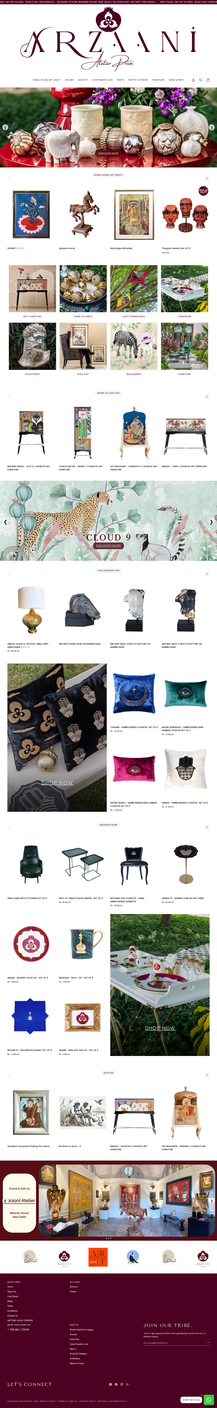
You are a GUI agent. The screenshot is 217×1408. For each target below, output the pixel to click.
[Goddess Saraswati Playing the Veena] (31, 1113)
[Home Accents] (83, 288)
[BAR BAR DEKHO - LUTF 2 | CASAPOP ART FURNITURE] (31, 433)
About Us (11, 1291)
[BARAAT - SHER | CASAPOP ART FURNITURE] (186, 433)
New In (73, 1348)
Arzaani (73, 1334)
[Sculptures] (32, 346)
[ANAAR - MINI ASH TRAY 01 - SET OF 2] (83, 1016)
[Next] (207, 178)
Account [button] (75, 1282)
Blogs (10, 1301)
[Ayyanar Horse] (83, 214)
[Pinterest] (116, 1384)
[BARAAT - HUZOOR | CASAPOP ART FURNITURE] (134, 1113)
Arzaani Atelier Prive (21, 1401)
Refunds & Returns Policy (112, 1401)
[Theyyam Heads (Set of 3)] (186, 214)
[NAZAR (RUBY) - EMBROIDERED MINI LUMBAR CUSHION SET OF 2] (134, 769)
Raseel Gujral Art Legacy (81, 1329)
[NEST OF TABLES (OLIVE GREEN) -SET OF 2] (83, 865)
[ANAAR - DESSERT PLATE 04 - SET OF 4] (31, 944)
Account (74, 1286)
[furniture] (184, 346)
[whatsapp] (127, 1384)
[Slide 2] (108, 1238)
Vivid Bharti (12, 1296)
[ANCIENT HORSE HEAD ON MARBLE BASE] (83, 610)
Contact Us (12, 1315)
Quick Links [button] (13, 1282)
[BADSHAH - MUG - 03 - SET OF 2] (83, 944)
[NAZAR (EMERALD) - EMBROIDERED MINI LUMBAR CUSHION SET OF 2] (186, 693)
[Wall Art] (83, 346)
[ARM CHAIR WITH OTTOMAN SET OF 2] (31, 865)
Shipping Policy (88, 1401)
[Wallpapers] (134, 346)
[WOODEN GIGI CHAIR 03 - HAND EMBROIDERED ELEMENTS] (134, 865)
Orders (73, 1291)
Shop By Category (78, 1353)
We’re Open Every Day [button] (19, 1325)
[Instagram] (121, 1384)
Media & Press (77, 1363)
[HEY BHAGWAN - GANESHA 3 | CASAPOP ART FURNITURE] (134, 433)
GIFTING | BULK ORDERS (20, 1320)
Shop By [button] (74, 1325)
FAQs (10, 1305)
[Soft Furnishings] (134, 288)
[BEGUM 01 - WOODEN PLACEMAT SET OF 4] (31, 1016)
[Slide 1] (106, 1238)
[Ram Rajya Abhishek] (134, 214)
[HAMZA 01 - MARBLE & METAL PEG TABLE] (186, 865)
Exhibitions (12, 1310)
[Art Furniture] (32, 288)
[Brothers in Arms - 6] (83, 1113)
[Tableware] (184, 288)
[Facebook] (110, 1384)
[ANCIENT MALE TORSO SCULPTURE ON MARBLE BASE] (134, 610)
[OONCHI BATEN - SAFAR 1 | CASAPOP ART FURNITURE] (83, 433)
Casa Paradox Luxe (79, 1343)
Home (10, 1286)
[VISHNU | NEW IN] (31, 214)
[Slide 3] (110, 1238)
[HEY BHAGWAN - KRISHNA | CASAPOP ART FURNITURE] (186, 1113)
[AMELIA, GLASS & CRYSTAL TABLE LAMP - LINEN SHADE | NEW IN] (31, 610)
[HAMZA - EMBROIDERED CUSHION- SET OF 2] (186, 769)
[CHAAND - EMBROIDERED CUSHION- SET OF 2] (134, 693)
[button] (47, 80)
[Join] (207, 1342)
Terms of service (68, 1401)
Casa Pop (74, 1339)
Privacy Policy (48, 1401)
